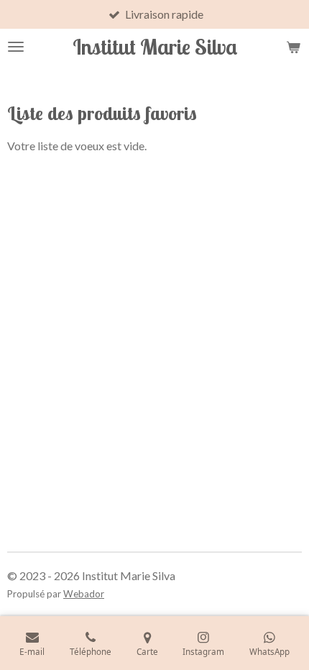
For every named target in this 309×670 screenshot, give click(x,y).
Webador (83, 594)
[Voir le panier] (293, 47)
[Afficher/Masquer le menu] (16, 47)
